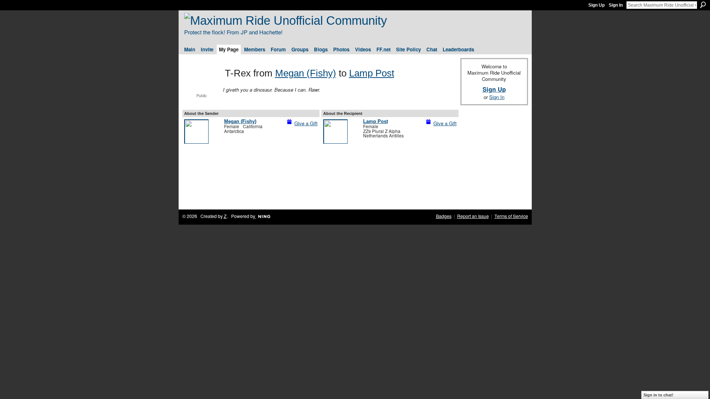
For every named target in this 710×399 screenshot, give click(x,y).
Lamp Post (371, 73)
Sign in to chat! (658, 395)
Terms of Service (511, 216)
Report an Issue (473, 216)
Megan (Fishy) (305, 73)
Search (703, 4)
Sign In (616, 5)
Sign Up (596, 5)
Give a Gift (306, 123)
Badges (444, 216)
